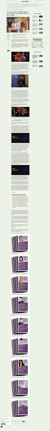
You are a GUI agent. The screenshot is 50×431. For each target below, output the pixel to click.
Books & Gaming (36, 6)
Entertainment (23, 6)
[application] (20, 57)
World (17, 4)
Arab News (8, 0)
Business (20, 4)
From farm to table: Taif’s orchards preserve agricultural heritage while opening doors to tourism (35, 25)
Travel (19, 6)
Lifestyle (26, 4)
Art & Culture (9, 6)
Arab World (22, 423)
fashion (13, 6)
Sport (32, 4)
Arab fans (26, 423)
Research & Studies (36, 4)
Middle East (13, 4)
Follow (24, 421)
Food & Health (28, 6)
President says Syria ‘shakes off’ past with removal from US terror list (35, 16)
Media (23, 4)
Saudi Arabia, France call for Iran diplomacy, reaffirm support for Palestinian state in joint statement (35, 56)
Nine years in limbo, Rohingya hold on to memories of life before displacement (35, 33)
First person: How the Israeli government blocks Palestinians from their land (35, 61)
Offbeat (16, 6)
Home (7, 9)
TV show (18, 423)
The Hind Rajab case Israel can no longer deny (35, 66)
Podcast (41, 4)
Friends (14, 423)
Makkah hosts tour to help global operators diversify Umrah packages (35, 20)
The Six (32, 6)
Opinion (29, 4)
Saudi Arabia (9, 4)
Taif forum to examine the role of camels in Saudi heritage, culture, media (35, 29)
